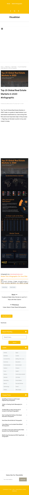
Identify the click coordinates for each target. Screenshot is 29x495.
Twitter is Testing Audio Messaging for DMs (12, 405)
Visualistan (18, 489)
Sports (5, 383)
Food (5, 371)
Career (17, 355)
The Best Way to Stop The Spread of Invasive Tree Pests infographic (11, 410)
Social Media (19, 380)
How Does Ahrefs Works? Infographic (12, 420)
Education (18, 362)
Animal (5, 352)
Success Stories (19, 383)
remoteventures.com (16, 274)
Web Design (18, 389)
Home (8, 3)
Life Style (18, 377)
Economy (6, 362)
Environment (19, 365)
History (5, 374)
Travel (17, 386)
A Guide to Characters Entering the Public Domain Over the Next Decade (13, 430)
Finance (17, 368)
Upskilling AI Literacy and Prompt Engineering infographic (11, 399)
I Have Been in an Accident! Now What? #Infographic (12, 425)
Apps (17, 352)
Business (6, 355)
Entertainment (7, 365)
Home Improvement (20, 374)
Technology (6, 386)
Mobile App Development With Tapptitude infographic (13, 435)
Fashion (5, 368)
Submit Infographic (17, 3)
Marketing (4, 287)
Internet (5, 377)
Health (17, 371)
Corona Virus (7, 359)
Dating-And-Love (20, 359)
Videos (5, 389)
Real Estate (12, 287)
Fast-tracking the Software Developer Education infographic (12, 415)
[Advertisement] (14, 46)
